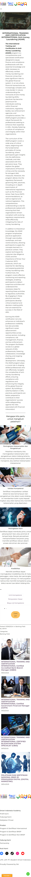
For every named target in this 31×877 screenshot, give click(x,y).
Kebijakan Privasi (6, 820)
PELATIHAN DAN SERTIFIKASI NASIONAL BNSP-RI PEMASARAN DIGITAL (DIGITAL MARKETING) (15, 778)
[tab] (15, 595)
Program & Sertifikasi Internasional (13, 828)
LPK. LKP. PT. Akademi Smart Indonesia (15, 860)
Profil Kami (4, 814)
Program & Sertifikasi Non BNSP (12, 835)
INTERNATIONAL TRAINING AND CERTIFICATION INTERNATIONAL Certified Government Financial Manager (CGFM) (15, 704)
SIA (17, 864)
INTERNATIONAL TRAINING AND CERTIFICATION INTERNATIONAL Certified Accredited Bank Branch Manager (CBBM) (15, 666)
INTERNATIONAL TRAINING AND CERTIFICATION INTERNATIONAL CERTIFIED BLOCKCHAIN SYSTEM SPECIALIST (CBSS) (15, 741)
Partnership (4, 843)
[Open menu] (1, 9)
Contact (15, 615)
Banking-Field (20, 626)
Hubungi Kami (5, 817)
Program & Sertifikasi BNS (10, 832)
